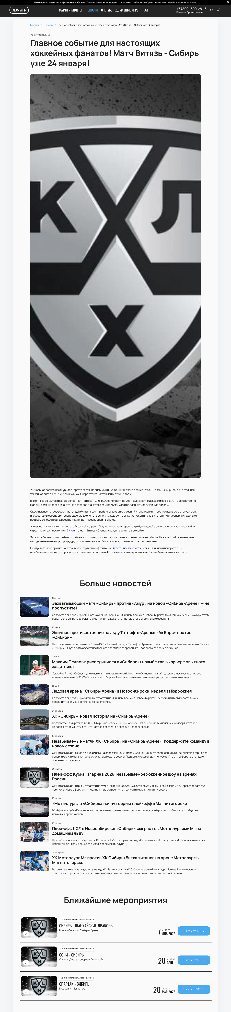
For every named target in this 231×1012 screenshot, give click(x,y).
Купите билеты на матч (127, 548)
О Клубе (106, 10)
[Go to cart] (218, 10)
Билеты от (193, 931)
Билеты (71, 530)
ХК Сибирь (19, 10)
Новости (92, 10)
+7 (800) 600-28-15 (191, 9)
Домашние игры (127, 10)
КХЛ (145, 10)
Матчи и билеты (70, 10)
